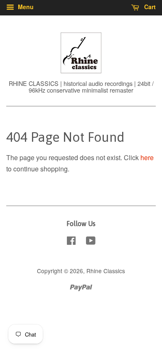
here (147, 157)
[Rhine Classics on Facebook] (71, 242)
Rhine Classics (105, 271)
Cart (149, 7)
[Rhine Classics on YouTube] (91, 242)
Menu (25, 7)
